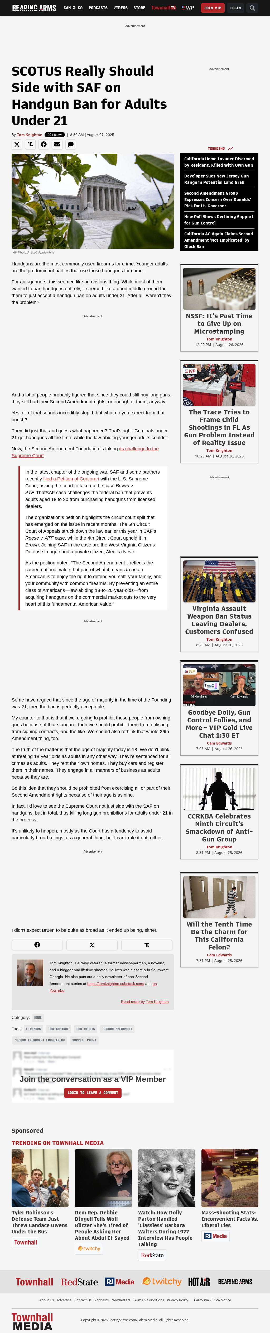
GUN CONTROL (59, 1029)
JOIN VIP (212, 8)
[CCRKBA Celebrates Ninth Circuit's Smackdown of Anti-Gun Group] (219, 789)
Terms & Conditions (148, 1300)
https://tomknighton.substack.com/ (115, 983)
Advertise (64, 1300)
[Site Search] (252, 8)
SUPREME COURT (84, 1040)
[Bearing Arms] (34, 7)
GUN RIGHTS (85, 1029)
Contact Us (82, 1300)
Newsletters (121, 1300)
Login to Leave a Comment (93, 1093)
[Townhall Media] (32, 1321)
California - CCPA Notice (212, 1300)
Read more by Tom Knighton (145, 1001)
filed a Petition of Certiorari (71, 478)
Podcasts (98, 8)
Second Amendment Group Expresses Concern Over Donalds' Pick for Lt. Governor (217, 199)
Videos (120, 8)
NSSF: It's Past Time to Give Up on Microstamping (219, 323)
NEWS (38, 1018)
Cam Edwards (219, 743)
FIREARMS (33, 1029)
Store (139, 8)
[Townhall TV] (163, 8)
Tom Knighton (29, 135)
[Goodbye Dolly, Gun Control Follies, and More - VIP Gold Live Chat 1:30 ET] (219, 685)
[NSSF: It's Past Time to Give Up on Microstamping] (219, 289)
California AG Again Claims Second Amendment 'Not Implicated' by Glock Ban (218, 240)
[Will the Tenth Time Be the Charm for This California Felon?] (219, 897)
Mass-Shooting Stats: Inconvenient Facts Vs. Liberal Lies (229, 1219)
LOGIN (235, 8)
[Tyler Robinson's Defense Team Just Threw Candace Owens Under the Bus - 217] (40, 1178)
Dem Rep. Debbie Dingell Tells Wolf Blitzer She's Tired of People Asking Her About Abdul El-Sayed (102, 1225)
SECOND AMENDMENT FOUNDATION (40, 1040)
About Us (46, 1300)
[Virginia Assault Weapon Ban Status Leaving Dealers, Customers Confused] (219, 581)
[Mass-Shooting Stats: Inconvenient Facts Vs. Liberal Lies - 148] (229, 1178)
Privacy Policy (177, 1300)
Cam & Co (73, 8)
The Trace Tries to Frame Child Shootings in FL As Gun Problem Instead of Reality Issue (219, 427)
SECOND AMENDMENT (117, 1029)
